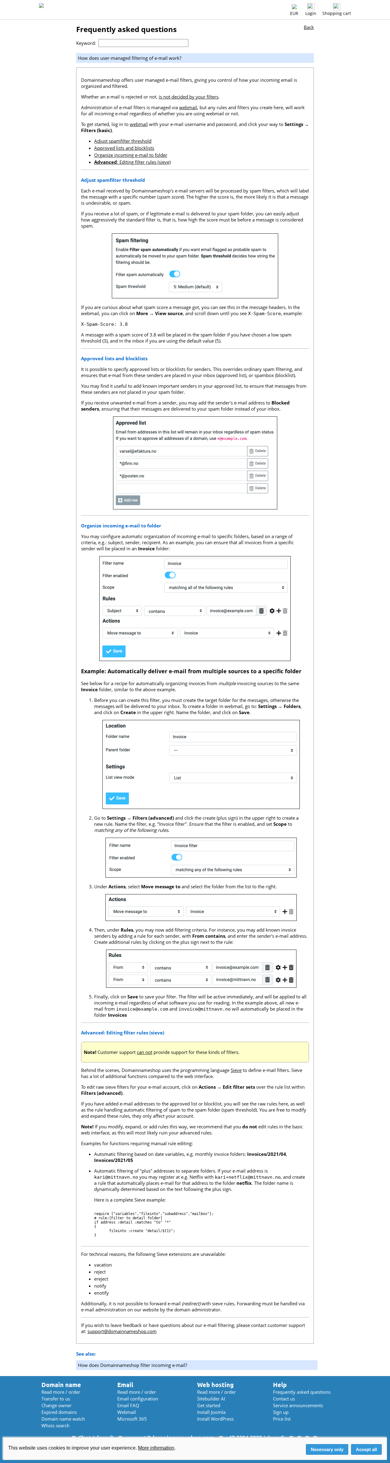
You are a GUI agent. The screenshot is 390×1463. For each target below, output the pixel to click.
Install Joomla (211, 1412)
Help (280, 1384)
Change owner (56, 1405)
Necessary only (327, 1449)
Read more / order (60, 1392)
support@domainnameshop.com (122, 1331)
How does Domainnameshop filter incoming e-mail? (132, 1365)
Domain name (61, 1384)
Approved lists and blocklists (124, 148)
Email (125, 1384)
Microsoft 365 (132, 1419)
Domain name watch (63, 1419)
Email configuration (137, 1399)
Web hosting (215, 1384)
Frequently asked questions (302, 1392)
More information (156, 1447)
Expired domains (59, 1412)
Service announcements (298, 1405)
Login (310, 13)
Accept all (366, 1449)
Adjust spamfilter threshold (122, 141)
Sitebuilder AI (211, 1399)
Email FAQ (128, 1405)
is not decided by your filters (188, 97)
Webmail (126, 1412)
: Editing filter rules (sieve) (132, 162)
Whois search (55, 1425)
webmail (188, 107)
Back (309, 27)
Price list (282, 1419)
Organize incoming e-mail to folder (130, 155)
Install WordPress (215, 1419)
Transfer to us (55, 1399)
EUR (294, 13)
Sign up (281, 1412)
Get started (208, 1405)
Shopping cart (336, 13)
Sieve (236, 1070)
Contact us (284, 1399)
